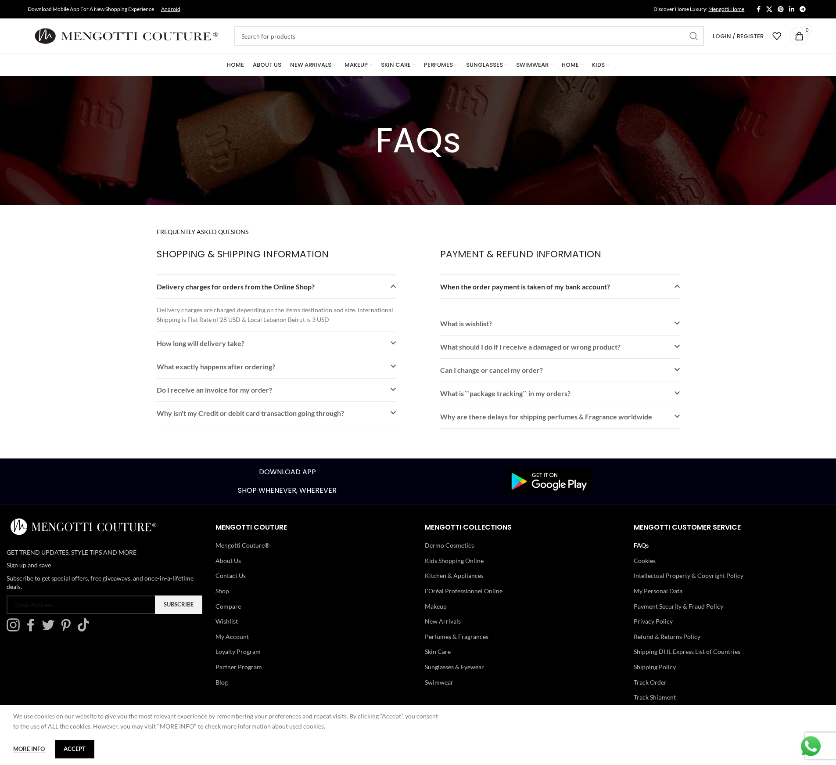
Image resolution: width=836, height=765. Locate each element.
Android (170, 9)
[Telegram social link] (802, 9)
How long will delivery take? (200, 343)
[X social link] (769, 9)
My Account (232, 636)
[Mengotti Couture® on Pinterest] (68, 629)
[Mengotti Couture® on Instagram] (15, 629)
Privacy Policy (653, 621)
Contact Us (230, 575)
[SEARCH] (694, 36)
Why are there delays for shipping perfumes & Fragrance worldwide (546, 416)
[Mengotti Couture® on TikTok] (85, 629)
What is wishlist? (466, 323)
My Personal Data (658, 591)
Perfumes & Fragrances (456, 636)
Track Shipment (655, 697)
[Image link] (549, 480)
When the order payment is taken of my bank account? (525, 286)
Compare (228, 606)
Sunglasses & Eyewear (454, 667)
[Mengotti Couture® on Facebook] (33, 629)
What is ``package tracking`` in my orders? (505, 393)
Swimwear (439, 682)
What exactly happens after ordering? (216, 366)
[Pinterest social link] (780, 9)
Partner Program (238, 667)
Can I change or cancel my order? (491, 370)
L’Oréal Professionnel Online (463, 591)
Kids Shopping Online (454, 560)
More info (29, 748)
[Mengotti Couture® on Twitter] (50, 629)
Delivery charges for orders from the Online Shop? (236, 286)
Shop (222, 591)
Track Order (650, 682)
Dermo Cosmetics (449, 545)
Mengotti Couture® (242, 545)
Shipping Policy (655, 667)
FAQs (641, 545)
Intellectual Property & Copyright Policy (688, 575)
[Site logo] (126, 35)
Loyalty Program (238, 651)
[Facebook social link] (758, 9)
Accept (75, 748)
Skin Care (438, 651)
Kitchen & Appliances (454, 575)
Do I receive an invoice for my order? (214, 390)
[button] (276, 286)
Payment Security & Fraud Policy (678, 606)
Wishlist (226, 621)
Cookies (645, 560)
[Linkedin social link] (791, 9)
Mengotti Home (726, 9)
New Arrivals (443, 621)
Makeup (436, 606)
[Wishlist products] (777, 36)
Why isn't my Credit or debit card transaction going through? (250, 413)
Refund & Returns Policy (667, 636)
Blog (221, 682)
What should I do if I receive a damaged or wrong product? (530, 347)
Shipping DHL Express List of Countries (687, 651)
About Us (228, 560)
